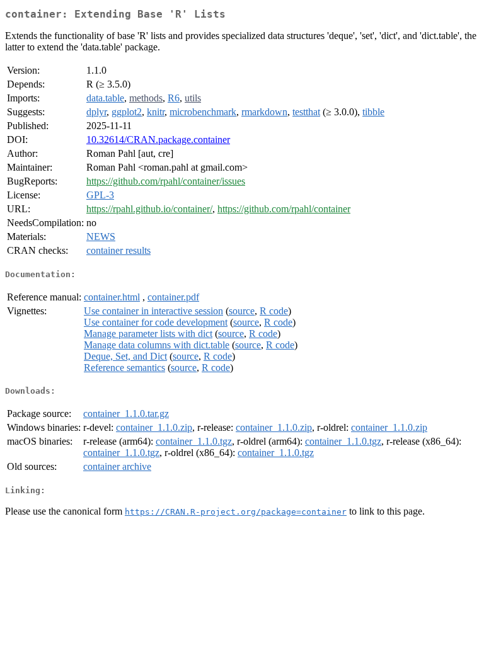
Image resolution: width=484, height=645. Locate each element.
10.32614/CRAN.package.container (158, 139)
